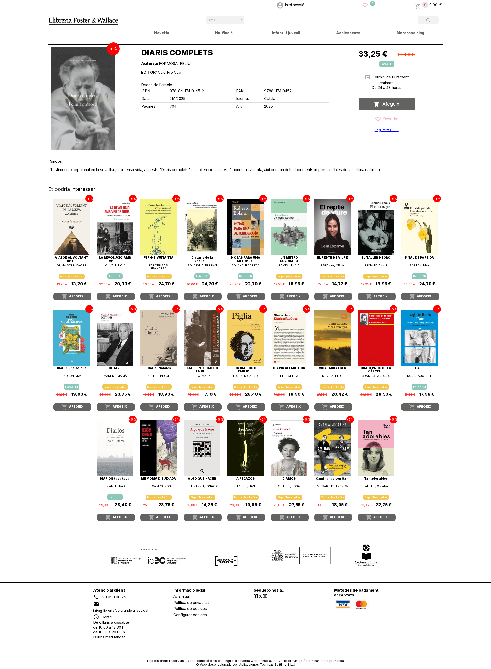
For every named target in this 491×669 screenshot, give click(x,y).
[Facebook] (256, 596)
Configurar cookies (190, 614)
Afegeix (389, 104)
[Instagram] (265, 596)
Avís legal (181, 596)
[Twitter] (260, 596)
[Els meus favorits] (365, 4)
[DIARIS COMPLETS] (83, 98)
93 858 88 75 (114, 596)
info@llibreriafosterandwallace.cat (120, 610)
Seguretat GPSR (387, 130)
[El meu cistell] (418, 4)
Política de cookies (190, 608)
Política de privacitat (191, 602)
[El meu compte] (280, 4)
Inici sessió (294, 4)
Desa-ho (389, 118)
